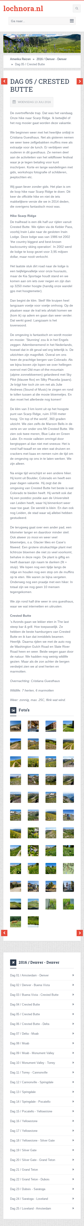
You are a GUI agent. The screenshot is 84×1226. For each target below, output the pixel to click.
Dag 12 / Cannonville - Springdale (31, 1082)
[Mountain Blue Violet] (33, 850)
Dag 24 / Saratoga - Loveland (29, 1198)
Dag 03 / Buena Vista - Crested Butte (34, 994)
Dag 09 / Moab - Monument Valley (32, 1053)
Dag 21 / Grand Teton (24, 1169)
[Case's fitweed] (68, 850)
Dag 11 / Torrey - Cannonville (28, 1072)
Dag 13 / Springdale (23, 1092)
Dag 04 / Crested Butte (25, 1004)
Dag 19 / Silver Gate (23, 1150)
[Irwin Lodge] (15, 726)
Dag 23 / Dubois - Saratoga (27, 1189)
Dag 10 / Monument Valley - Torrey (32, 1062)
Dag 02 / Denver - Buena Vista (30, 985)
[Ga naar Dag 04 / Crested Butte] (5, 81)
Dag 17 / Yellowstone (23, 1130)
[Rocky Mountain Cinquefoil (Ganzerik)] (33, 868)
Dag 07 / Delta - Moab (24, 1033)
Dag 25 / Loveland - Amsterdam (30, 1208)
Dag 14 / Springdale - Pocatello (30, 1101)
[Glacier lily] (50, 744)
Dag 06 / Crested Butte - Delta (29, 1024)
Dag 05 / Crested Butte (25, 1014)
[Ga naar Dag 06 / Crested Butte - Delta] (78, 81)
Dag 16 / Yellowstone (23, 1121)
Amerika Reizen (20, 59)
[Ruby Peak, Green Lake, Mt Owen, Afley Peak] (50, 797)
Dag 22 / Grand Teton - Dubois (30, 1179)
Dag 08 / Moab (19, 1043)
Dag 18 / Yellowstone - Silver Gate (32, 1140)
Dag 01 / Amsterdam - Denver (29, 975)
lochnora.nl (23, 8)
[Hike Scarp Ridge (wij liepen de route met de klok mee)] (68, 868)
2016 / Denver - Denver (52, 59)
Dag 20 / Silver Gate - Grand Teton (32, 1160)
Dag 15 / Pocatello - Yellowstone (31, 1111)
